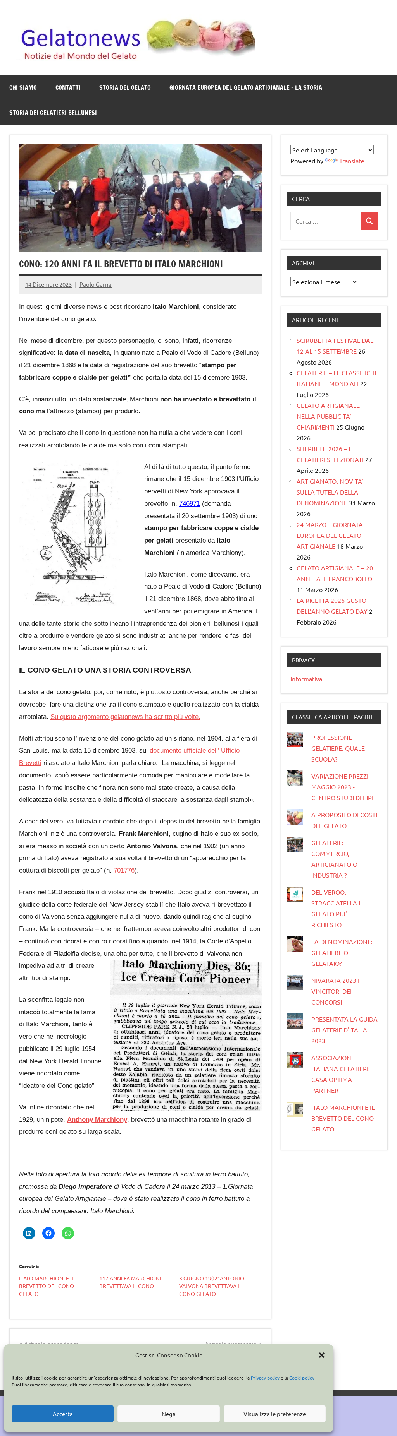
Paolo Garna (95, 284)
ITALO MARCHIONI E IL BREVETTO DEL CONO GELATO (46, 1286)
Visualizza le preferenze (274, 1413)
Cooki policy (303, 1377)
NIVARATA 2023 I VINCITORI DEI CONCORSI (335, 991)
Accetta (63, 1413)
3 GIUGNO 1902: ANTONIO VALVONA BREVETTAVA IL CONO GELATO (211, 1286)
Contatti (68, 87)
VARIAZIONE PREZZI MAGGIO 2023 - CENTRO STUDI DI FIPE (343, 786)
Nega (169, 1413)
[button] (322, 1355)
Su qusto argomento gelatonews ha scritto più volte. (125, 717)
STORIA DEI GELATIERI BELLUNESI (53, 112)
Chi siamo (23, 87)
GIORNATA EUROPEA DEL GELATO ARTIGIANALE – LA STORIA (245, 87)
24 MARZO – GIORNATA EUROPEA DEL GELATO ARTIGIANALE (330, 535)
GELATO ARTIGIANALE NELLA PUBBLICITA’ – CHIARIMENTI (328, 416)
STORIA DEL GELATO (125, 87)
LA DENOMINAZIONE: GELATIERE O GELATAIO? (342, 952)
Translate (351, 160)
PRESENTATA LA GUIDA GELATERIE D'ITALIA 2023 (344, 1029)
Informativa (306, 679)
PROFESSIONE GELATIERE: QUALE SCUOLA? (338, 748)
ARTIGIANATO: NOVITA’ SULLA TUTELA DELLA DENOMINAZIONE (330, 492)
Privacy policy (266, 1377)
